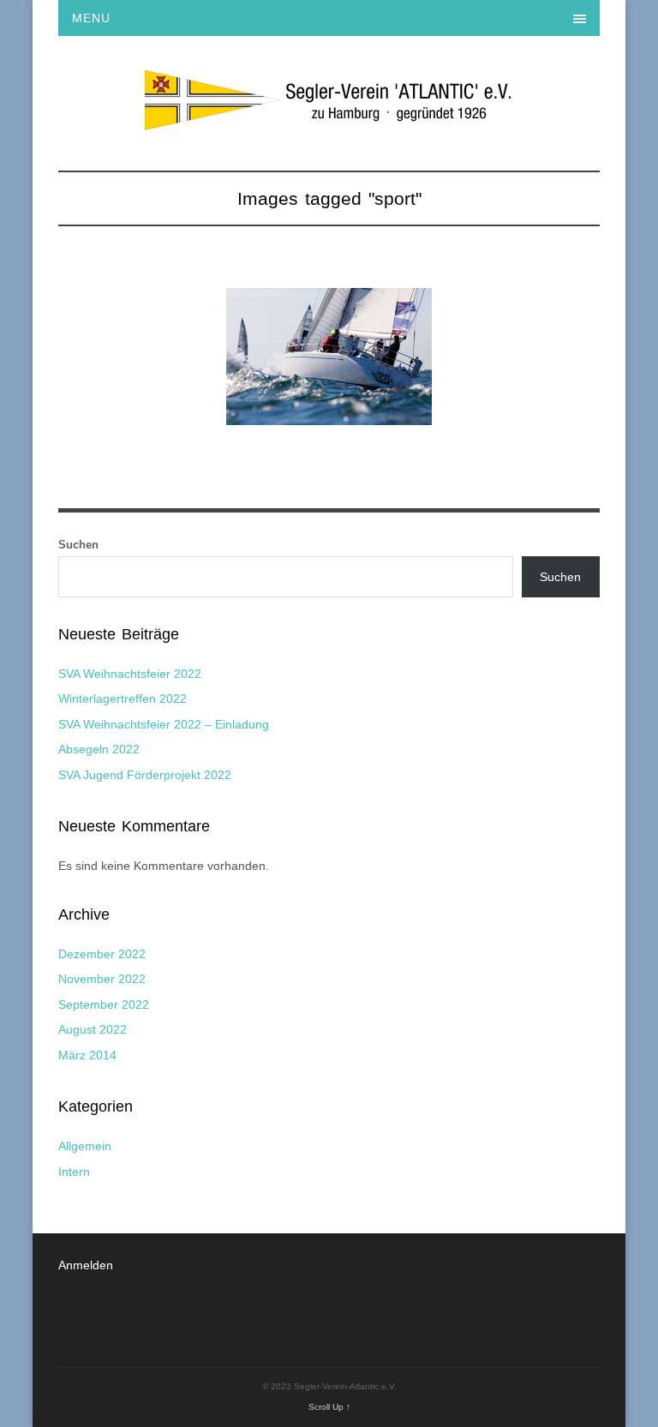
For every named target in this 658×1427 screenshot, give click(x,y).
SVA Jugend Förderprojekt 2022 (144, 775)
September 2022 (103, 1004)
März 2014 (87, 1055)
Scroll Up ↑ (329, 1407)
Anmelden (85, 1265)
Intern (74, 1171)
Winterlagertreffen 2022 (122, 698)
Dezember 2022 (102, 954)
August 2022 (92, 1029)
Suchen (78, 544)
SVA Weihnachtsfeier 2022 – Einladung (163, 724)
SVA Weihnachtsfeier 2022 (129, 674)
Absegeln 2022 (99, 749)
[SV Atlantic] (329, 120)
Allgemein (84, 1146)
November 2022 (102, 979)
